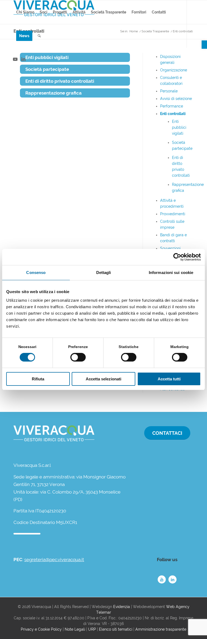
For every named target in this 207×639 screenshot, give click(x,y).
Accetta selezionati (103, 379)
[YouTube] (162, 579)
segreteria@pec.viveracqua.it (54, 559)
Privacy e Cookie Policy (41, 629)
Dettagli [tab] (103, 272)
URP (92, 629)
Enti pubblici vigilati (179, 127)
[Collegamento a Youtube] (15, 59)
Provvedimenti (172, 214)
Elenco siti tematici (115, 629)
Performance (171, 106)
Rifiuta (38, 379)
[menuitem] (25, 12)
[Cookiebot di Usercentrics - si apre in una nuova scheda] (177, 257)
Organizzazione (173, 70)
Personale (169, 91)
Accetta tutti (169, 379)
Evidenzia (121, 607)
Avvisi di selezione (176, 98)
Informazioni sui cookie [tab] (171, 272)
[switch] (78, 357)
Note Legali (75, 629)
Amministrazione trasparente (160, 629)
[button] (204, 44)
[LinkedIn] (172, 579)
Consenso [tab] (36, 272)
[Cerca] (39, 36)
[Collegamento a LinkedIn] (23, 59)
